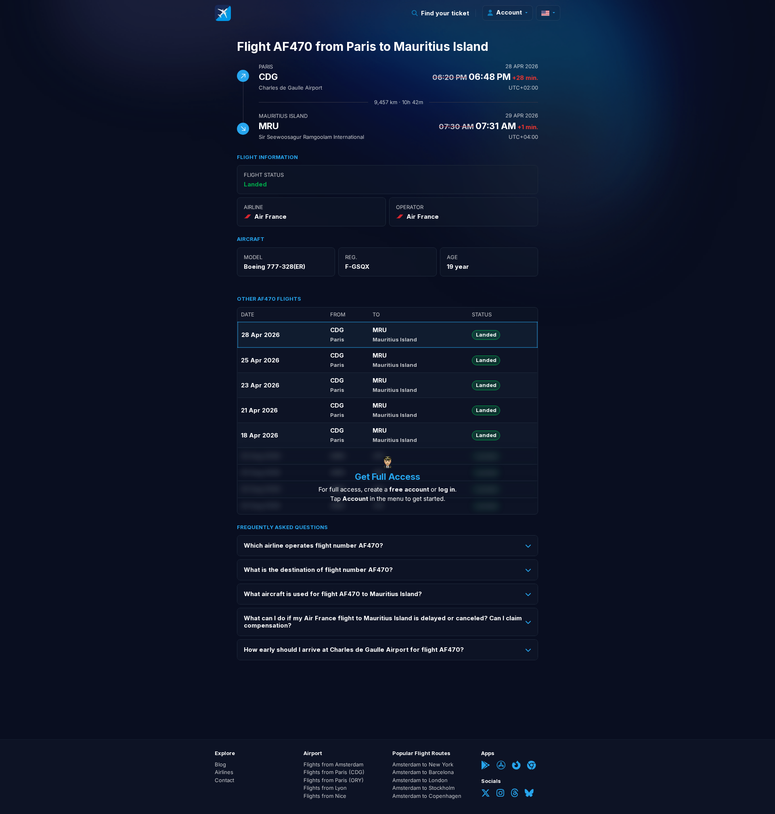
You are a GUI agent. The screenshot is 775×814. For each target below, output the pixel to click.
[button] (440, 13)
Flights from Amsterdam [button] (333, 764)
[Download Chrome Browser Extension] (531, 766)
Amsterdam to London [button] (420, 780)
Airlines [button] (224, 772)
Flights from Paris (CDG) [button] (334, 772)
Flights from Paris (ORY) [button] (334, 780)
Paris (266, 66)
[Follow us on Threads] (514, 794)
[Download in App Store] (500, 766)
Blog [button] (220, 764)
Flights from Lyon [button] (325, 788)
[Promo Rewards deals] (223, 13)
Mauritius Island (283, 116)
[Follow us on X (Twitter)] (485, 794)
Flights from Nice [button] (325, 796)
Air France (270, 216)
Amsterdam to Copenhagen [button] (426, 796)
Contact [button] (224, 780)
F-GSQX (357, 266)
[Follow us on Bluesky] (529, 794)
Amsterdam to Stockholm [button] (423, 788)
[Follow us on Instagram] (500, 794)
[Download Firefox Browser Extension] (516, 766)
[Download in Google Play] (485, 766)
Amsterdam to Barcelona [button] (423, 772)
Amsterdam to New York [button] (422, 764)
